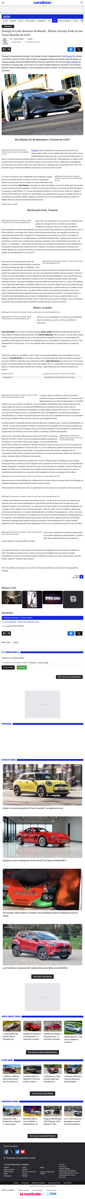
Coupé (24, 1167)
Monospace (7, 1176)
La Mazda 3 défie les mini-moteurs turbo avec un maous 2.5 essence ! (11, 1079)
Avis (49, 21)
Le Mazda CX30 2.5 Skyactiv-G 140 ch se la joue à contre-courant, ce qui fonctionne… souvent (31, 1079)
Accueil (5, 21)
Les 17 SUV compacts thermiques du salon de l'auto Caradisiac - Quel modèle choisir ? (72, 1122)
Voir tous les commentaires (69, 677)
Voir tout (72, 601)
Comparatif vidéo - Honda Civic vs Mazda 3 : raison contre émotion (11, 1122)
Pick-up (24, 1174)
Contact (15, 1183)
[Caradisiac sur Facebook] (6, 1152)
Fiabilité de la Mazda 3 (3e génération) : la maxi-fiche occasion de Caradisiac (53, 1037)
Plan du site (62, 1166)
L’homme (35, 150)
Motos (42, 1167)
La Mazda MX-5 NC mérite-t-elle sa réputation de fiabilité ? (10, 1037)
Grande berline (8, 1172)
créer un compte (43, 662)
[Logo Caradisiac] (42, 4)
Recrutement (68, 1183)
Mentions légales (64, 1169)
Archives (62, 1164)
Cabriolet (25, 1169)
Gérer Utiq (62, 1177)
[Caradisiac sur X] (11, 1152)
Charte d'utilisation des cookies (69, 1173)
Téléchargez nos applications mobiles (21, 1158)
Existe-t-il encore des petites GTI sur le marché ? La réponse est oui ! (33, 808)
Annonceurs (25, 1183)
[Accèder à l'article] (42, 785)
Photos (75, 21)
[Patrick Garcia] (5, 44)
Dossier (8, 26)
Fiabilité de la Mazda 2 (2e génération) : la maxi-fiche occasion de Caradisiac (32, 1037)
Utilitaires (25, 1176)
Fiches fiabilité (30, 21)
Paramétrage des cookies (67, 1175)
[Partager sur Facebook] (71, 49)
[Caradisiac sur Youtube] (22, 1152)
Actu (54, 21)
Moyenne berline (9, 1169)
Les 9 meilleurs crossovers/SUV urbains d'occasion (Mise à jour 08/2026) (35, 968)
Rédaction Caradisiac (38, 1183)
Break (6, 1174)
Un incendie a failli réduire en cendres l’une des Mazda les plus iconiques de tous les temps (40, 914)
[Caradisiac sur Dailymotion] (17, 1152)
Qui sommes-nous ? (54, 1183)
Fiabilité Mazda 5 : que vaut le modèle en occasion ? (73, 1039)
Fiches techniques (65, 21)
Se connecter (8, 667)
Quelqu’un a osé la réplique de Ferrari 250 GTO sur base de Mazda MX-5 (34, 860)
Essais (21, 21)
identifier (33, 662)
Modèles (13, 21)
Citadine (6, 1167)
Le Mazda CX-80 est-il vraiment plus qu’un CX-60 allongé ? (72, 1079)
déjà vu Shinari (72, 62)
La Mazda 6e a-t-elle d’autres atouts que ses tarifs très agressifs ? (52, 1079)
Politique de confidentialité (67, 1171)
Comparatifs (41, 21)
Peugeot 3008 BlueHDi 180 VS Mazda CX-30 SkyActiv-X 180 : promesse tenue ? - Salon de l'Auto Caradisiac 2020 (52, 1122)
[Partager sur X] (79, 49)
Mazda (6, 17)
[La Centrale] (30, 1196)
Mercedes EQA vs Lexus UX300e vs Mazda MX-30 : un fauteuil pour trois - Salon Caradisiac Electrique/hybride (30, 1122)
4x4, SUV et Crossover (29, 1172)
